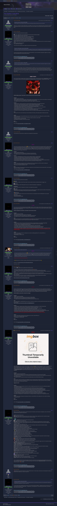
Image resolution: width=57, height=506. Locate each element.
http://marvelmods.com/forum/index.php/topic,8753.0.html (26, 57)
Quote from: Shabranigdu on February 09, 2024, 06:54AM (21, 48)
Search (9, 8)
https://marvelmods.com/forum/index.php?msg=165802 (21, 277)
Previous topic (47, 15)
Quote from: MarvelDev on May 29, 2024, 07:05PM (20, 481)
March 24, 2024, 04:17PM (16, 285)
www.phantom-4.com (24, 56)
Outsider (8, 38)
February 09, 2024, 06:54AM (17, 20)
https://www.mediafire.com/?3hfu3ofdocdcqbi (23, 322)
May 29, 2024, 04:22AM (16, 410)
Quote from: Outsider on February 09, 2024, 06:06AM (21, 22)
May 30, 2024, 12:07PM (16, 479)
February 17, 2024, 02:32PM (17, 31)
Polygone (8, 251)
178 (18, 495)
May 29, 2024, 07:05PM (16, 469)
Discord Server (13, 8)
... (9, 495)
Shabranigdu (8, 24)
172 (10, 495)
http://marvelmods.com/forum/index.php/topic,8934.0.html (25, 262)
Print (52, 495)
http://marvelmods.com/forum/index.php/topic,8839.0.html (26, 58)
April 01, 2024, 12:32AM (17, 330)
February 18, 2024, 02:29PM (17, 60)
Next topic (51, 15)
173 (12, 495)
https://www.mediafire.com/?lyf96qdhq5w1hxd (23, 239)
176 (16, 495)
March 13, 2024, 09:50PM (16, 203)
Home (6, 8)
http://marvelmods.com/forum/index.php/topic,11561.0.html (26, 57)
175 (15, 495)
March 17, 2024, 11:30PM (16, 266)
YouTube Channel (19, 8)
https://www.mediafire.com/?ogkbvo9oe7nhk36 (24, 123)
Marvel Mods (7, 4)
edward (8, 136)
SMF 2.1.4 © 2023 (5, 504)
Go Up (4, 495)
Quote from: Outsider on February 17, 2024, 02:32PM (21, 62)
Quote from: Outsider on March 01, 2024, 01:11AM (21, 249)
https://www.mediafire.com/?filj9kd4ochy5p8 (23, 169)
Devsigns (8, 473)
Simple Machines (9, 504)
